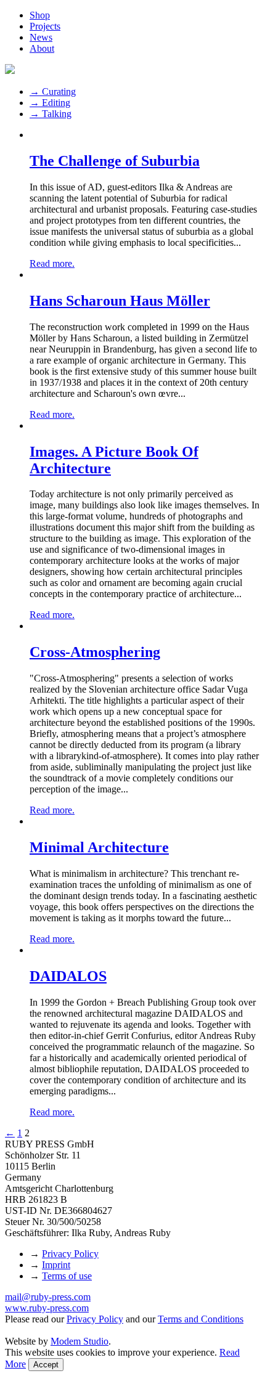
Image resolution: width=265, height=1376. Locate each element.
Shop (40, 15)
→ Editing (50, 102)
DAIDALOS (68, 976)
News (41, 37)
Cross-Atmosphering (95, 652)
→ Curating (53, 91)
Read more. (52, 263)
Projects (45, 26)
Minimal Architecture (99, 847)
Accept (46, 1364)
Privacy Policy (70, 1253)
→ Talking (50, 113)
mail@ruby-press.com (48, 1297)
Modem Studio (79, 1341)
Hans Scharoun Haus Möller (120, 301)
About (42, 48)
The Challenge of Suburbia (115, 161)
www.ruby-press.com (47, 1308)
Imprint (56, 1265)
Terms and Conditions (200, 1319)
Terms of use (67, 1276)
